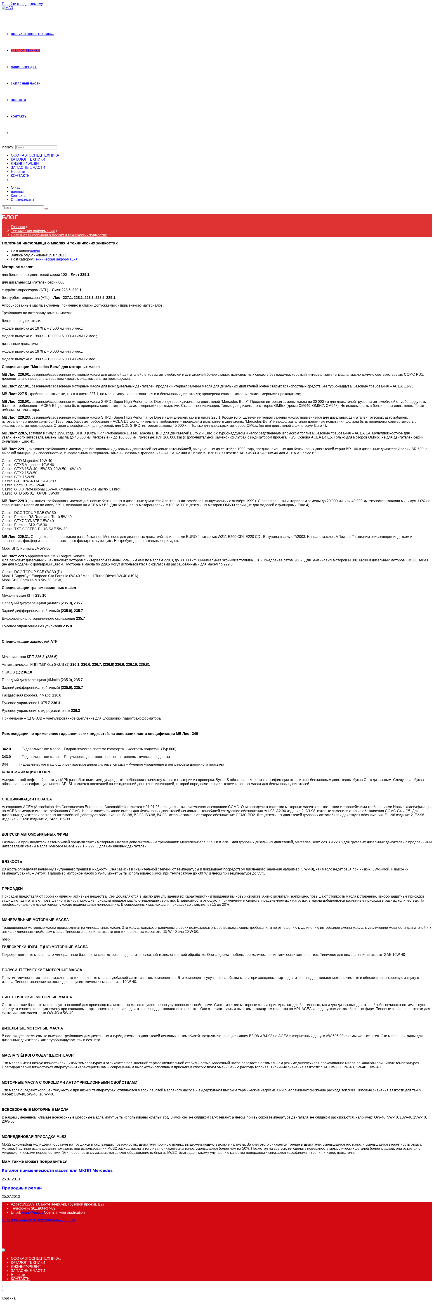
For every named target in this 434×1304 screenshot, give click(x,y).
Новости (18, 172)
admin (35, 251)
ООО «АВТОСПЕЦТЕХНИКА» (36, 155)
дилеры (17, 191)
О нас (15, 187)
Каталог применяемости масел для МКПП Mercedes (57, 1170)
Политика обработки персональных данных (38, 1220)
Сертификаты (22, 200)
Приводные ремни (22, 1188)
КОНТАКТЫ (20, 176)
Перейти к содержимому (22, 4)
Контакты (18, 195)
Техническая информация (56, 259)
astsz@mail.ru (32, 1212)
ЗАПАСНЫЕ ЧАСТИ (28, 167)
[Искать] (46, 208)
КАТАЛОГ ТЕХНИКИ (28, 159)
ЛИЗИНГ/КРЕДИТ (26, 163)
